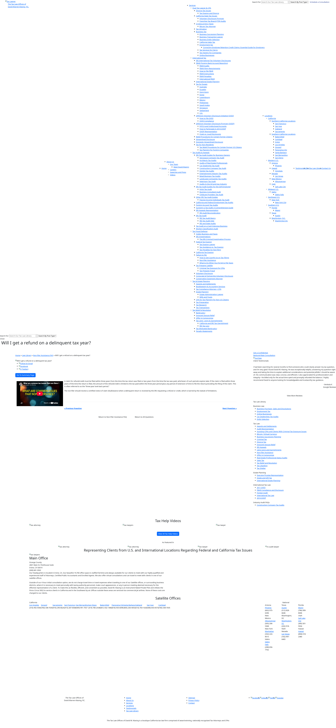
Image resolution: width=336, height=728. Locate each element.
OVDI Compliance (207, 121)
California (272, 118)
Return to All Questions (144, 417)
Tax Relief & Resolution (201, 310)
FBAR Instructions (207, 74)
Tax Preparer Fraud (207, 271)
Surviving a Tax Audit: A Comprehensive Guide (214, 208)
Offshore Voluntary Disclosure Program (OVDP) (215, 123)
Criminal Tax (262, 439)
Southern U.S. (273, 205)
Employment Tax (206, 45)
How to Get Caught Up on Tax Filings (214, 257)
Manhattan (269, 631)
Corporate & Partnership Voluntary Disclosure (214, 276)
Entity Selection (263, 419)
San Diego (279, 158)
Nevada (275, 173)
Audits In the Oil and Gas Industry (213, 184)
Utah (274, 184)
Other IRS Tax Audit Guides (207, 197)
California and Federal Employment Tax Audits (214, 202)
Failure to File (201, 255)
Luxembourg (205, 97)
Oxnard (278, 147)
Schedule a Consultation (319, 2)
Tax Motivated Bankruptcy (206, 328)
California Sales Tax (207, 42)
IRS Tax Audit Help (207, 221)
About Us (170, 162)
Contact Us (326, 168)
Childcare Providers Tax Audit (211, 194)
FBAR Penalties (205, 76)
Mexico (202, 100)
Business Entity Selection (210, 39)
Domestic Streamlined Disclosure (209, 142)
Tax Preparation (202, 302)
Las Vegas (279, 176)
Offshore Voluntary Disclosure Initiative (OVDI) (215, 116)
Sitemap (191, 698)
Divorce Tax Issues (203, 10)
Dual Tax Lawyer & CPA (201, 8)
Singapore (204, 108)
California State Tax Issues (206, 16)
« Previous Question (73, 408)
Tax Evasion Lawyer (207, 244)
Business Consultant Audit (210, 192)
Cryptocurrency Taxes (205, 24)
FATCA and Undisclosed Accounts (213, 126)
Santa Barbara (281, 152)
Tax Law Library (315, 168)
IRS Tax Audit (201, 215)
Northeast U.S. (274, 197)
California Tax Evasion (205, 252)
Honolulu (279, 171)
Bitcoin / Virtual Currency (267, 434)
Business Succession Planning (212, 34)
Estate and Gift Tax (264, 478)
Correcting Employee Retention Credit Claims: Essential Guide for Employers (234, 47)
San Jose (278, 126)
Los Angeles (280, 144)
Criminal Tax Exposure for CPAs (212, 268)
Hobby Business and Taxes (207, 234)
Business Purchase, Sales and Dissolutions (274, 409)
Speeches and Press (178, 172)
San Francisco (280, 123)
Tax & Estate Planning (201, 281)
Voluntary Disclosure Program (212, 18)
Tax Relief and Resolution (267, 463)
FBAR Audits (204, 66)
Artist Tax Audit (206, 189)
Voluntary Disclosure (204, 273)
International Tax (199, 58)
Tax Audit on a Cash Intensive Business (211, 226)
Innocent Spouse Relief (205, 315)
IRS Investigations (203, 236)
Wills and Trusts (206, 297)
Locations (268, 116)
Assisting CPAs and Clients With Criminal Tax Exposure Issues (282, 431)
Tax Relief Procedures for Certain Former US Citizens (221, 147)
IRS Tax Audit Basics (208, 218)
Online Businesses (207, 55)
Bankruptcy (200, 313)
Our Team (174, 164)
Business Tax (201, 31)
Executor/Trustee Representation (270, 475)
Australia (203, 87)
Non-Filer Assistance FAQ (43, 355)
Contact (191, 703)
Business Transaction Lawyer (211, 37)
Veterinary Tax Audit (208, 181)
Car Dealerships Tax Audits (267, 416)
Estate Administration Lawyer (211, 294)
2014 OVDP (261, 498)
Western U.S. (273, 160)
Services (192, 5)
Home (164, 168)
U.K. (201, 113)
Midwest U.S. (273, 189)
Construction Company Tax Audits (270, 505)
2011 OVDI (261, 487)
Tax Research (201, 305)
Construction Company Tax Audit (213, 168)
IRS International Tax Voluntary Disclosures (213, 60)
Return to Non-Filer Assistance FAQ (113, 417)
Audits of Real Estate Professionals (213, 163)
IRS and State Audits (208, 223)
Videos (172, 175)
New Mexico (277, 179)
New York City (280, 202)
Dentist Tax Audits (207, 171)
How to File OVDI (206, 118)
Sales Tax (260, 460)
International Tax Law (265, 495)
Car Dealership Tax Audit (209, 165)
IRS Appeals (261, 447)
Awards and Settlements (206, 284)
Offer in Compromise (204, 318)
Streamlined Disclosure (205, 139)
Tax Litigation (201, 29)
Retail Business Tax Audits (210, 176)
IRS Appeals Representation (207, 210)
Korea (202, 95)
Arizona (275, 163)
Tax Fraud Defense (199, 231)
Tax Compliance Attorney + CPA (208, 289)
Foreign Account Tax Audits (207, 205)
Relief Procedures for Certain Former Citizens (214, 137)
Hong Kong (204, 92)
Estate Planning (202, 292)
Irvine (277, 142)
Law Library (26, 355)
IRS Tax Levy (204, 326)
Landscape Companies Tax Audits (213, 179)
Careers (173, 169)
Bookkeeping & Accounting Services (210, 286)
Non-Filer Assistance (208, 260)
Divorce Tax (261, 442)
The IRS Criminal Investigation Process (215, 239)
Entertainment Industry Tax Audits (213, 173)
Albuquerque (280, 181)
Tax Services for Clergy (209, 50)
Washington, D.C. (278, 218)
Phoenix (278, 165)
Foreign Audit (262, 493)
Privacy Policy (193, 700)
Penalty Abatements (204, 331)
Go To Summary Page (25, 375)
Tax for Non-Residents (205, 144)
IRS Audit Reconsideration (210, 213)
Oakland (278, 129)
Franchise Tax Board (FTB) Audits (213, 21)
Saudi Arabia (205, 105)
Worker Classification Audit (207, 229)
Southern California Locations (283, 134)
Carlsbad (278, 139)
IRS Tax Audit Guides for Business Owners (213, 155)
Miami (277, 210)
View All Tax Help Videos (168, 534)
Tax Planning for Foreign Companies (214, 150)
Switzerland (204, 110)
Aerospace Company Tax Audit (212, 158)
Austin (277, 215)
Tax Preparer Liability (204, 265)
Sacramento (280, 131)
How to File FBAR (206, 71)
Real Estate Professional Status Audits (272, 458)
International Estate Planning (207, 81)
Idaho (274, 192)
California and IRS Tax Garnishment (214, 323)
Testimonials (300, 168)
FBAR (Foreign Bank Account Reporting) (212, 63)
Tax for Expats (201, 84)
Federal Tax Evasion (204, 242)
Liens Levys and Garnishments (269, 450)
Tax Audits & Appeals (200, 152)
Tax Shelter (261, 468)
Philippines (204, 102)
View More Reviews (294, 395)
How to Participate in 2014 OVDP (213, 129)
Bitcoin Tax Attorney (208, 26)
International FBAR (207, 79)
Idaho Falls (279, 194)
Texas (274, 213)
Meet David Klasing (181, 167)
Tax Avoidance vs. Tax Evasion (211, 247)
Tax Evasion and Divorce (209, 13)
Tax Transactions (202, 307)
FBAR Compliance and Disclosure (270, 490)
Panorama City (281, 150)
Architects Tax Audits (208, 160)
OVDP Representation (208, 131)
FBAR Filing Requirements (210, 68)
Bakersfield (279, 137)
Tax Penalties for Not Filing (210, 250)
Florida (274, 208)
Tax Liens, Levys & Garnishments (209, 321)
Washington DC (281, 221)
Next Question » (230, 408)
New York (275, 200)
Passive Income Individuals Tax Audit (214, 200)
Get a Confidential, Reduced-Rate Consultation (264, 354)
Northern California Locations (283, 121)
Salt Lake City (280, 187)
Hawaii (274, 168)
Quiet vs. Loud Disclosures (210, 134)
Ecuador (203, 89)
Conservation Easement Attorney (209, 278)
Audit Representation (265, 429)
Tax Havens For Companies (210, 52)
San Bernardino (281, 155)
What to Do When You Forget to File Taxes (216, 263)
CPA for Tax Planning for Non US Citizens (212, 299)
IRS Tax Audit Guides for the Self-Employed (213, 187)
